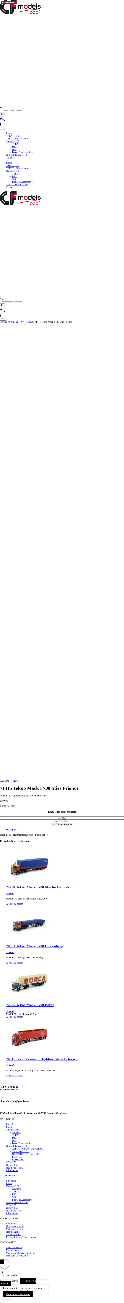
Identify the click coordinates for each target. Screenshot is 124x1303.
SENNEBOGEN (20, 1151)
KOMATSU (18, 1159)
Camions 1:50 (12, 141)
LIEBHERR (18, 1157)
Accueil (3, 322)
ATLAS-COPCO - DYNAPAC (27, 1148)
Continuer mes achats (18, 1294)
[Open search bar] (1, 107)
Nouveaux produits (15, 1226)
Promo (9, 133)
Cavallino (16, 1132)
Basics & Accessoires (22, 152)
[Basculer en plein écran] (4, 1299)
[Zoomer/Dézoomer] (1, 1299)
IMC (14, 146)
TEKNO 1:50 (12, 136)
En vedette (11, 1124)
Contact (9, 157)
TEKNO (16, 144)
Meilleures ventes (14, 1229)
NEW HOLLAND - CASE (25, 1154)
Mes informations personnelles (20, 1253)
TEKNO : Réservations (17, 138)
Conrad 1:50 (12, 1165)
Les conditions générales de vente (22, 1237)
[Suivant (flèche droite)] (4, 1302)
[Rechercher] (2, 114)
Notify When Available (62, 824)
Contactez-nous (13, 1234)
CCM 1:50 (11, 1162)
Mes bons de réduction (17, 1255)
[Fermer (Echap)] (10, 1299)
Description (11, 829)
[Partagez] (7, 1299)
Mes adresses (12, 1250)
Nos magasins (12, 1231)
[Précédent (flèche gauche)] (1, 1302)
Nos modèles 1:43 (14, 1167)
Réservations (12, 1170)
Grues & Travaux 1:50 (17, 155)
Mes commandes (14, 1247)
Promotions (11, 1223)
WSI (14, 149)
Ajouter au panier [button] (14, 904)
